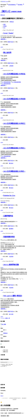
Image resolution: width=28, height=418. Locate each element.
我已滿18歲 (3, 415)
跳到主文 (3, 15)
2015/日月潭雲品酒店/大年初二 (14, 148)
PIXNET (6, 398)
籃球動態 (11, 228)
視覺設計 (12, 21)
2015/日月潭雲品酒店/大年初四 (14, 99)
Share (2, 395)
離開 (8, 415)
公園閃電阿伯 (8, 216)
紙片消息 (11, 314)
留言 (12, 41)
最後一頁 (7, 318)
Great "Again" (8, 33)
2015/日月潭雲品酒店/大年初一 (14, 171)
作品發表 (11, 256)
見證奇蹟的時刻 (9, 237)
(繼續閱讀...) (3, 39)
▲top (2, 47)
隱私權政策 (24, 398)
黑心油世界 (7, 52)
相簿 (4, 24)
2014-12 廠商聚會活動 (11, 264)
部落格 (5, 26)
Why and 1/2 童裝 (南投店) (12, 296)
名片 (4, 27)
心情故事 (11, 65)
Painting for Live (9, 195)
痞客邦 (9, 41)
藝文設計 (11, 163)
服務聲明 (14, 399)
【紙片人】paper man (11, 11)
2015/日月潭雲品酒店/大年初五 (14, 74)
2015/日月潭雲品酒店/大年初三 (14, 123)
